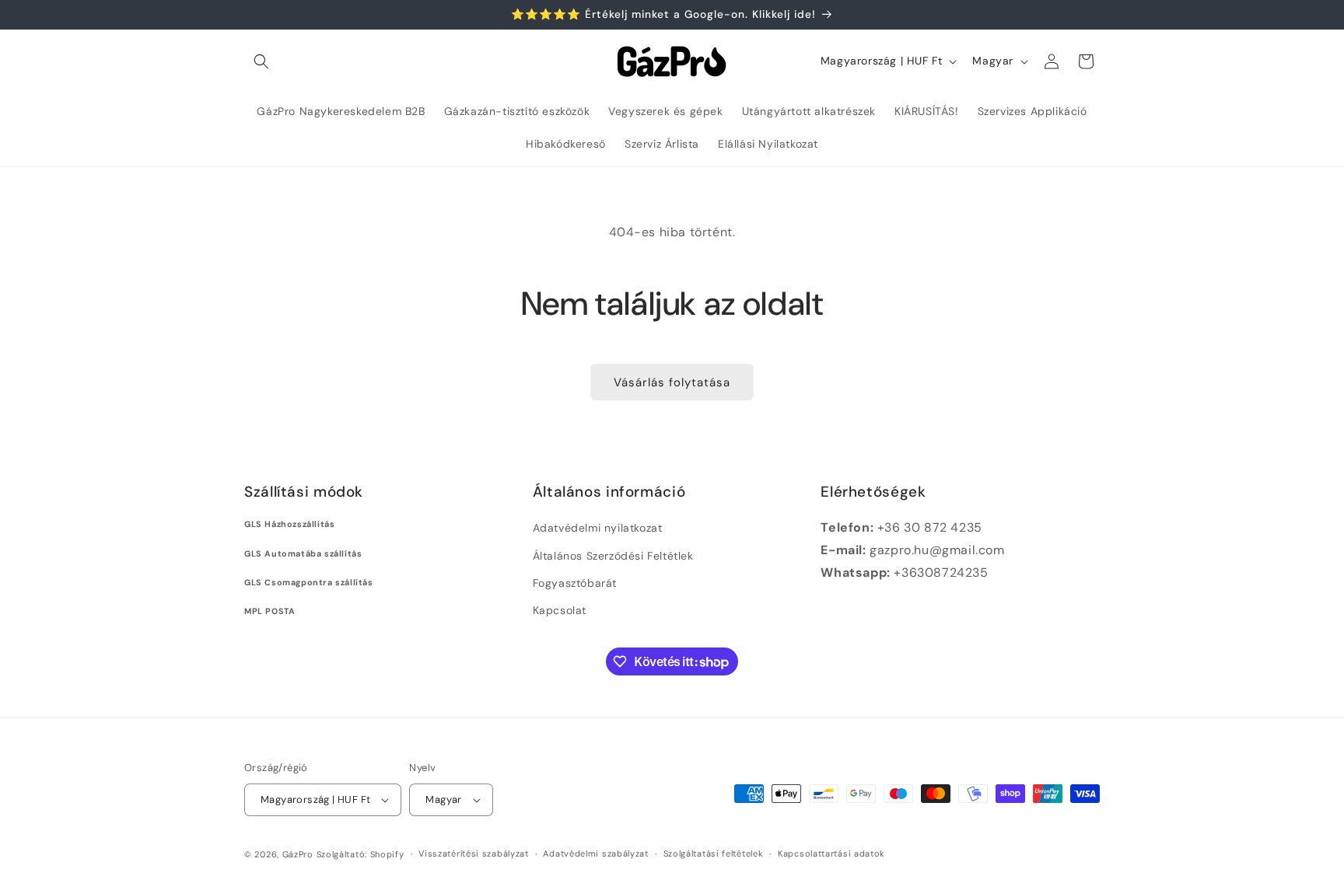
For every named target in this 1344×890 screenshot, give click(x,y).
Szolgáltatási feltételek (713, 853)
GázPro (297, 854)
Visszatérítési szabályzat (473, 853)
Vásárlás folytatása (672, 382)
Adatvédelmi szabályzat (595, 853)
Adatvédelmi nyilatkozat (598, 528)
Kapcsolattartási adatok (831, 853)
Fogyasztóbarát (575, 583)
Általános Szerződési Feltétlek (613, 556)
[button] (261, 61)
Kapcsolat (559, 610)
